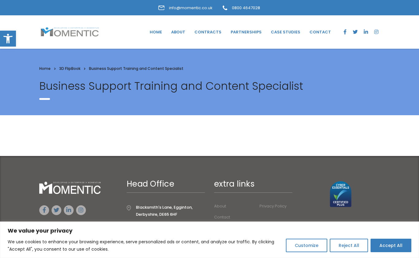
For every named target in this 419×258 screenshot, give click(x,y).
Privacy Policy (272, 206)
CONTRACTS (207, 32)
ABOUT (178, 32)
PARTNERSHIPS (246, 32)
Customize (306, 245)
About (220, 206)
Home (45, 68)
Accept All (390, 245)
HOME (156, 32)
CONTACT (320, 32)
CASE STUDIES (285, 32)
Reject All (349, 245)
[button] (8, 39)
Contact (222, 217)
